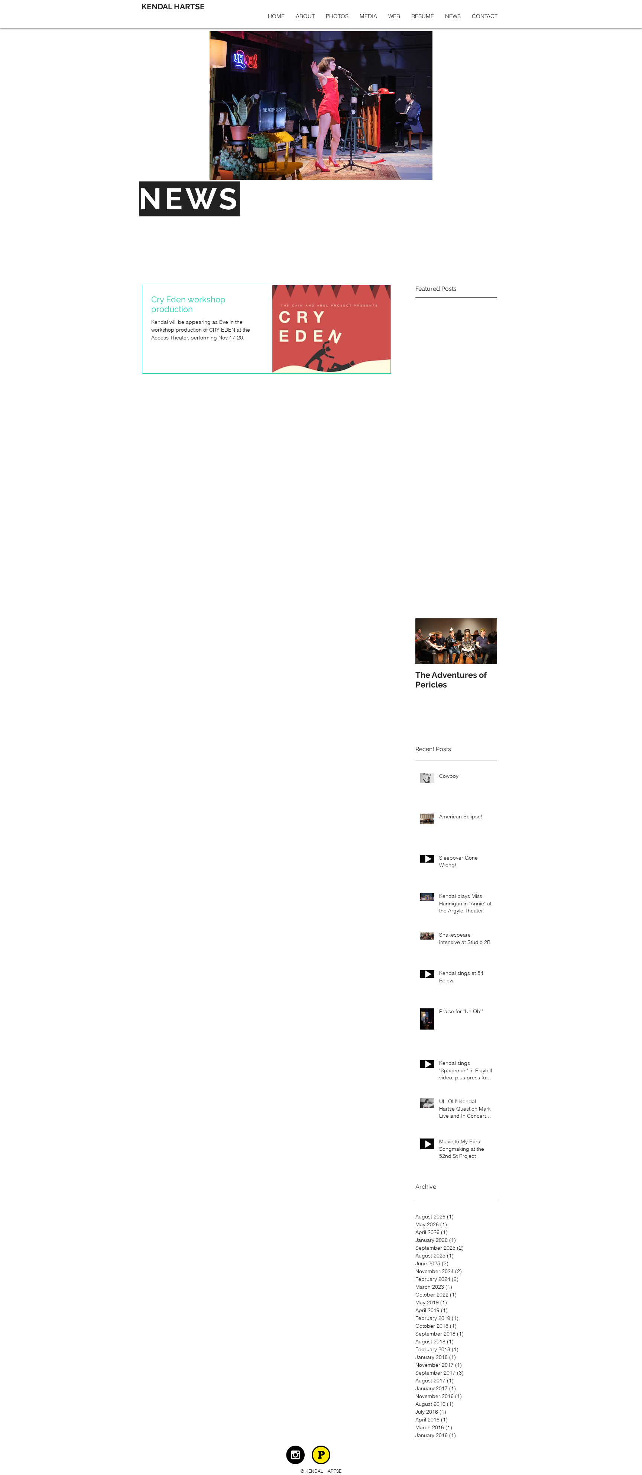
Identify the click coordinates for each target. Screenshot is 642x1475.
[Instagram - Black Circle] (295, 1455)
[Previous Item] (427, 641)
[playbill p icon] (321, 1455)
